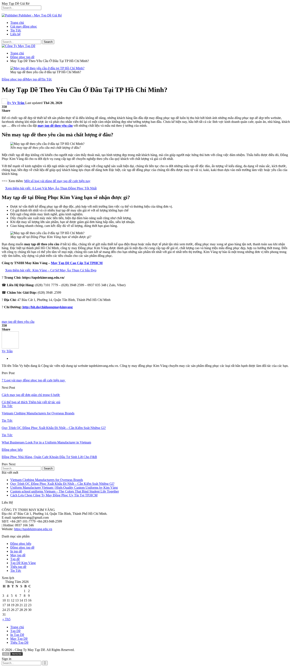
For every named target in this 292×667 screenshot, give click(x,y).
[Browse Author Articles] (10, 347)
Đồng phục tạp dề (14, 79)
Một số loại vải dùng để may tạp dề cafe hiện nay (57, 181)
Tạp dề (15, 559)
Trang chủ (17, 22)
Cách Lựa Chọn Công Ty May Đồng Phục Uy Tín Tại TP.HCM (53, 495)
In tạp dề (16, 551)
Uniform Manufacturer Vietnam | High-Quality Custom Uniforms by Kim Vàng (64, 487)
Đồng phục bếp (12, 449)
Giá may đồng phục (23, 26)
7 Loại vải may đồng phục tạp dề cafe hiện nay (34, 380)
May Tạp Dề (19, 638)
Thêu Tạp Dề (19, 642)
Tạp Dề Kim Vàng (23, 563)
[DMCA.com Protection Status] (12, 655)
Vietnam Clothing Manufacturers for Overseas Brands (46, 480)
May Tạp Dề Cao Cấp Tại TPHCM (77, 263)
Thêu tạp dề (18, 567)
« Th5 (6, 619)
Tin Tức (15, 30)
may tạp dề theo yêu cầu (18, 321)
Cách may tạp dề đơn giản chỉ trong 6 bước (31, 395)
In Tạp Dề (17, 635)
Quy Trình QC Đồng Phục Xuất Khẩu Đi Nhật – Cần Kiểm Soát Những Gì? (62, 483)
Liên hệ (15, 34)
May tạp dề (33, 79)
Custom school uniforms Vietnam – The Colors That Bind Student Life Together (64, 491)
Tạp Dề (15, 631)
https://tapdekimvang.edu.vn (33, 529)
